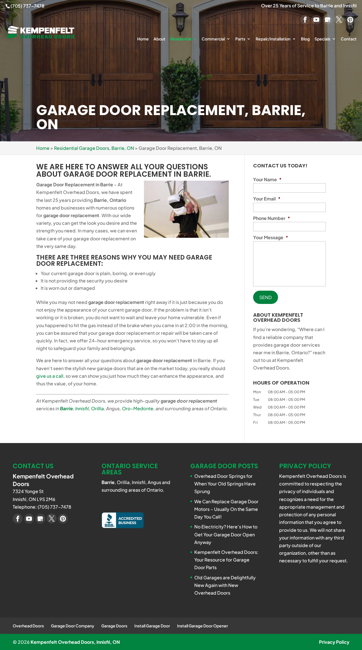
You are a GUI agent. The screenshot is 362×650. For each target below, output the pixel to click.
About (159, 39)
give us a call (49, 376)
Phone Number (271, 218)
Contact (349, 39)
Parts (240, 39)
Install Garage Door (152, 625)
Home (143, 39)
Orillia (97, 408)
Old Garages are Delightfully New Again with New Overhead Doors (225, 585)
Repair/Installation (273, 39)
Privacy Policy (334, 642)
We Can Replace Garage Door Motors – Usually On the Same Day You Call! (226, 509)
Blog (305, 39)
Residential (180, 39)
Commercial (213, 39)
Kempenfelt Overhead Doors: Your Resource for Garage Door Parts (226, 559)
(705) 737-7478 (27, 6)
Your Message (270, 237)
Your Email (267, 199)
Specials (322, 39)
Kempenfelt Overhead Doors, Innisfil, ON (75, 642)
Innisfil (82, 408)
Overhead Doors (28, 625)
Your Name (267, 179)
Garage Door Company (72, 625)
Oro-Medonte (137, 408)
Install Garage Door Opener (202, 625)
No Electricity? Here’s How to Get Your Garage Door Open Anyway (225, 534)
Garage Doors (114, 625)
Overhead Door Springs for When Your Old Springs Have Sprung (225, 483)
